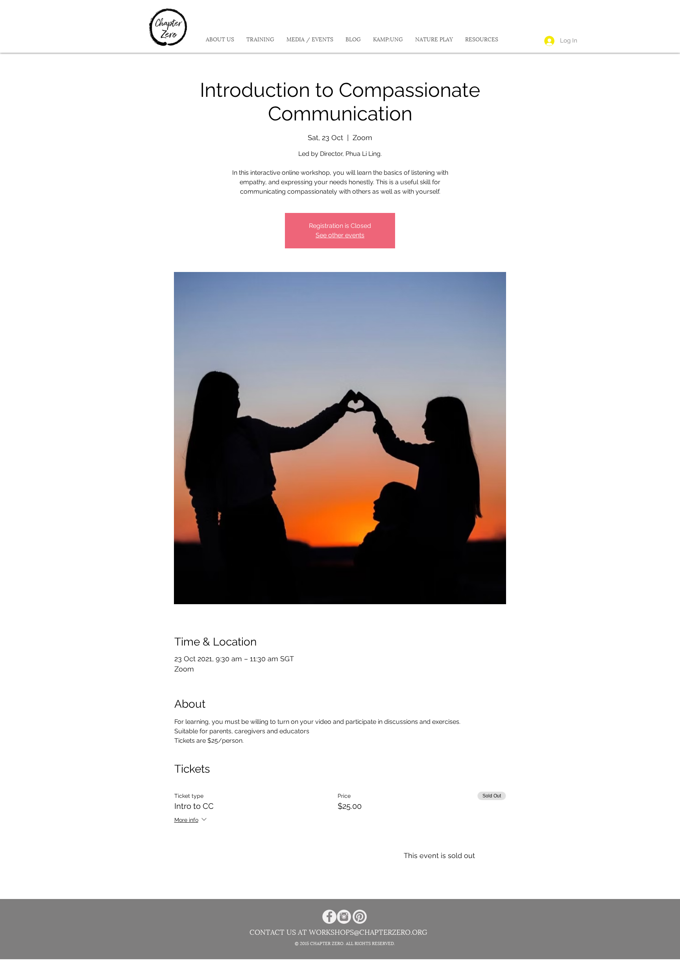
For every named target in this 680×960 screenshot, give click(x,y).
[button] (220, 39)
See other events (340, 235)
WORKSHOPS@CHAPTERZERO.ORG (368, 932)
